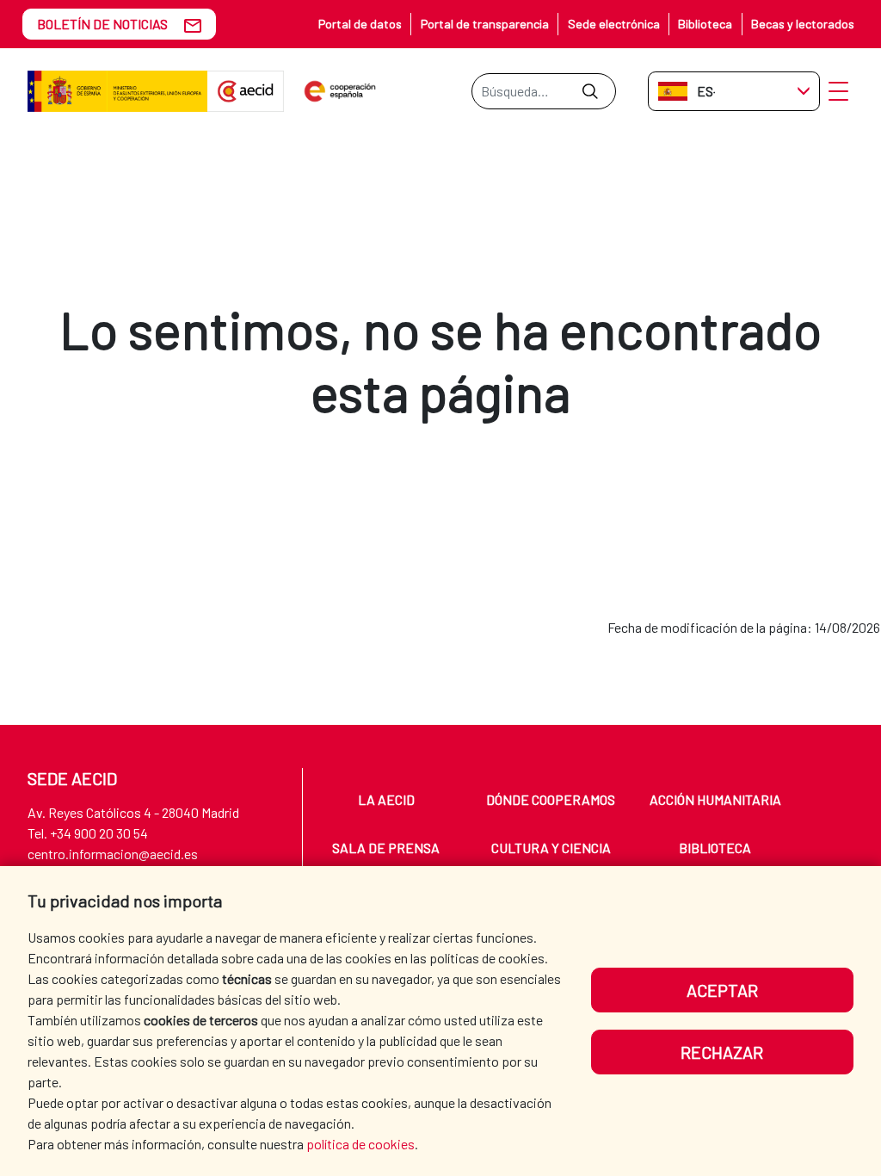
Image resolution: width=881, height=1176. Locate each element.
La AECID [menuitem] (386, 799)
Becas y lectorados (802, 23)
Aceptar (722, 990)
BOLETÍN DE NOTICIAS (102, 23)
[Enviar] (590, 91)
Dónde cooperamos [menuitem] (550, 799)
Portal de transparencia (485, 23)
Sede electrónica (614, 23)
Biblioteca (705, 23)
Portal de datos (360, 23)
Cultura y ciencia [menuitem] (551, 847)
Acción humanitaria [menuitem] (715, 799)
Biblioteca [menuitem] (715, 847)
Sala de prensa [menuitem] (386, 847)
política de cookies (360, 1144)
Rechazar (722, 1052)
